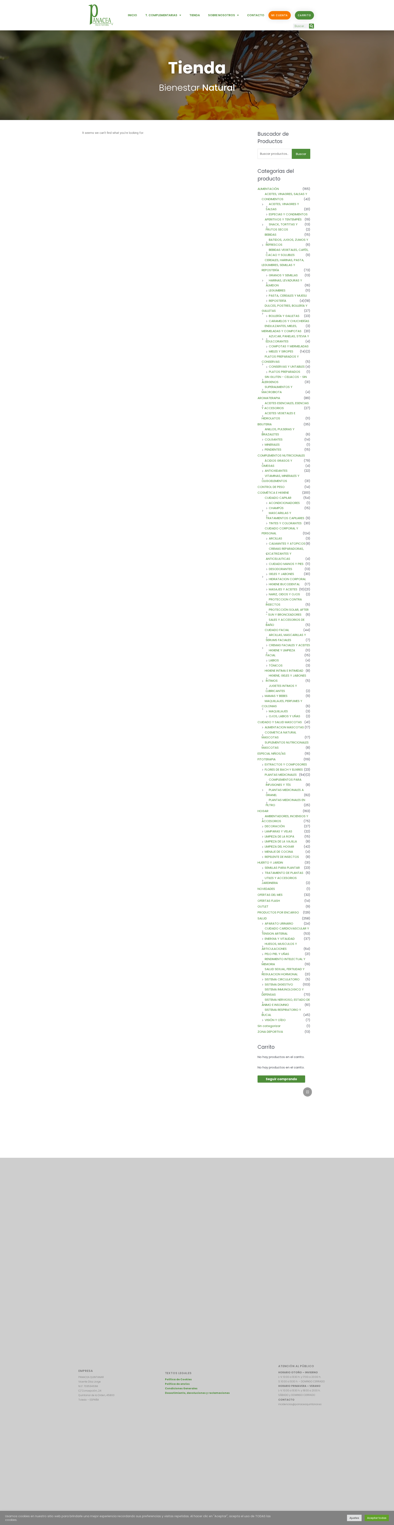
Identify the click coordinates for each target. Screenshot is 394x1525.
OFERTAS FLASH (269, 900)
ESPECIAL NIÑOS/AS (272, 753)
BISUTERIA (265, 424)
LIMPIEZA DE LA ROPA (279, 836)
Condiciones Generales (181, 1388)
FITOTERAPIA (267, 759)
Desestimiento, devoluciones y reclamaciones (197, 1393)
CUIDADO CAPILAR (278, 498)
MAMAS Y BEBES (276, 696)
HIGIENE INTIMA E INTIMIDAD (284, 670)
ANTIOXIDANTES (276, 470)
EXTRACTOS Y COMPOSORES (286, 764)
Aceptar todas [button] (376, 1518)
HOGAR (263, 811)
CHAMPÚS (276, 508)
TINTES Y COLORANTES (285, 523)
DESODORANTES (280, 569)
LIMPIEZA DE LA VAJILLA (281, 841)
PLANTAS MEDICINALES (281, 774)
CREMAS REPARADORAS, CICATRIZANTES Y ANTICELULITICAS (285, 553)
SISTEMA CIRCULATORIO (282, 979)
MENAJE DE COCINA (279, 851)
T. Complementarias (161, 15)
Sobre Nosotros (221, 15)
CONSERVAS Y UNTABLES (287, 366)
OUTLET (263, 906)
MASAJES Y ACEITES (283, 589)
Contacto (255, 15)
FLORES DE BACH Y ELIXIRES (284, 769)
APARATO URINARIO (279, 923)
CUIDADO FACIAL (277, 630)
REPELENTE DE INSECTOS (282, 857)
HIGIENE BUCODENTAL (284, 584)
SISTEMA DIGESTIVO (279, 984)
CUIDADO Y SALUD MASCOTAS (280, 722)
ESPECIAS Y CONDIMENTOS (288, 214)
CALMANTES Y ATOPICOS (287, 543)
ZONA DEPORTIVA (270, 1031)
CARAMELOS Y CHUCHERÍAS (289, 321)
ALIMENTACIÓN (268, 189)
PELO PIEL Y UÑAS (277, 954)
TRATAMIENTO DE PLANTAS (284, 873)
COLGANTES (274, 439)
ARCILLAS (275, 538)
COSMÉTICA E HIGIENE (273, 492)
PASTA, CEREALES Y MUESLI (288, 295)
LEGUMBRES (277, 290)
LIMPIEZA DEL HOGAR (279, 846)
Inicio (132, 15)
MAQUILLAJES (278, 711)
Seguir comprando (281, 1079)
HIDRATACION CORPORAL (287, 579)
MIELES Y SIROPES (281, 351)
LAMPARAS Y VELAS (278, 831)
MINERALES (272, 444)
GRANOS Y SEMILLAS (283, 275)
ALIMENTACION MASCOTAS (284, 727)
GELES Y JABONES (281, 574)
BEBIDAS (270, 234)
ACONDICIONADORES (284, 503)
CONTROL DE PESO (271, 487)
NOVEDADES (266, 889)
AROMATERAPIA (269, 398)
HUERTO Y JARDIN (270, 862)
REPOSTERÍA (277, 300)
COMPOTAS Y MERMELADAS (289, 346)
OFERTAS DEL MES (270, 895)
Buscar (301, 154)
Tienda (194, 15)
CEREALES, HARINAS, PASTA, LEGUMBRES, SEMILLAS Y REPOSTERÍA (283, 265)
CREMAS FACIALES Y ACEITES (289, 645)
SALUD (262, 918)
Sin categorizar (269, 1026)
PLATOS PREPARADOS (284, 371)
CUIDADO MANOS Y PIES (286, 564)
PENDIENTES (273, 449)
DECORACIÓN (275, 826)
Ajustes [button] (354, 1518)
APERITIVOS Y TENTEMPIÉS (283, 219)
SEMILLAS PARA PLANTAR (282, 867)
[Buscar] (311, 26)
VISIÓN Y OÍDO (275, 1020)
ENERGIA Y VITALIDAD (280, 938)
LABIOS (274, 660)
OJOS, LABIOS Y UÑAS (284, 716)
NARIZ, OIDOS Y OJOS (284, 594)
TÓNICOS (276, 665)
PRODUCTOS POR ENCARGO (278, 912)
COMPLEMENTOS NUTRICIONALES (281, 455)
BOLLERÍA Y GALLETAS (284, 316)
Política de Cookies (178, 1379)
